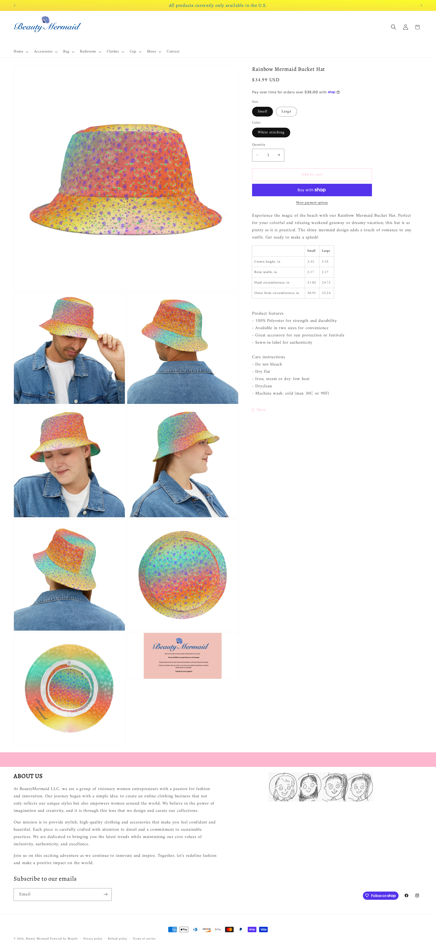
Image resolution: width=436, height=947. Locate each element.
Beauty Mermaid (37, 938)
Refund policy (117, 939)
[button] (20, 51)
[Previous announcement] (15, 5)
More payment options (312, 202)
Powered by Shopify (64, 938)
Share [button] (261, 409)
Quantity (258, 144)
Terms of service (144, 939)
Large (286, 111)
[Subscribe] (105, 894)
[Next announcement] (421, 5)
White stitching (271, 132)
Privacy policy (93, 939)
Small (262, 111)
